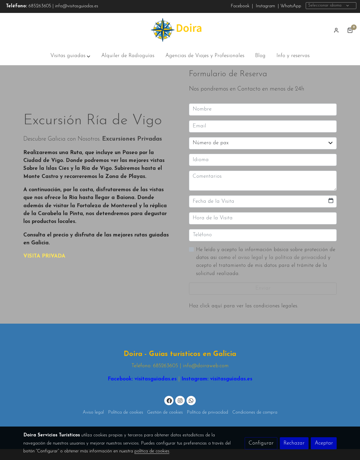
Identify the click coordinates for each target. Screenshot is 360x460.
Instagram (264, 6)
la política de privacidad (298, 257)
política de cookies (151, 451)
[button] (70, 56)
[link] (180, 30)
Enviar (263, 288)
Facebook (240, 6)
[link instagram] (180, 400)
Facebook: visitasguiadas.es (142, 379)
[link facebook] (169, 400)
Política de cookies (125, 412)
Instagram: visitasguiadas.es (216, 379)
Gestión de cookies (165, 412)
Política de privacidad (207, 412)
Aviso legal (93, 412)
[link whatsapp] (191, 400)
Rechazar (294, 443)
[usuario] (336, 30)
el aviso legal (248, 257)
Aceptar (324, 443)
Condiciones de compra (254, 412)
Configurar (261, 443)
